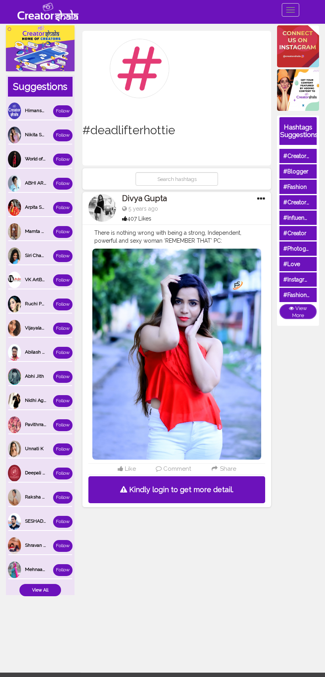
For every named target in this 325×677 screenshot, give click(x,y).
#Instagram (297, 279)
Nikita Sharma (40, 134)
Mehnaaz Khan (41, 569)
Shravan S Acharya (45, 545)
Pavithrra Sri (37, 424)
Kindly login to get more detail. (180, 489)
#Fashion (295, 187)
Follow (63, 111)
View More (299, 312)
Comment (176, 468)
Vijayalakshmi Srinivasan (51, 328)
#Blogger (295, 171)
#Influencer (298, 218)
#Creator (294, 233)
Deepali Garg (39, 472)
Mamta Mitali (39, 231)
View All (40, 590)
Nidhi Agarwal (40, 400)
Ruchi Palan (37, 303)
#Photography (302, 248)
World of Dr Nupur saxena (52, 159)
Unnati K (34, 448)
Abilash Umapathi (44, 352)
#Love (291, 264)
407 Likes (139, 218)
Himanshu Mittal (43, 110)
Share (227, 468)
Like (129, 468)
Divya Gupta (144, 198)
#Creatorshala (301, 156)
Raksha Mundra (42, 497)
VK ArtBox (36, 279)
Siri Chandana (39, 255)
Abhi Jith (34, 376)
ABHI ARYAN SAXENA (49, 183)
